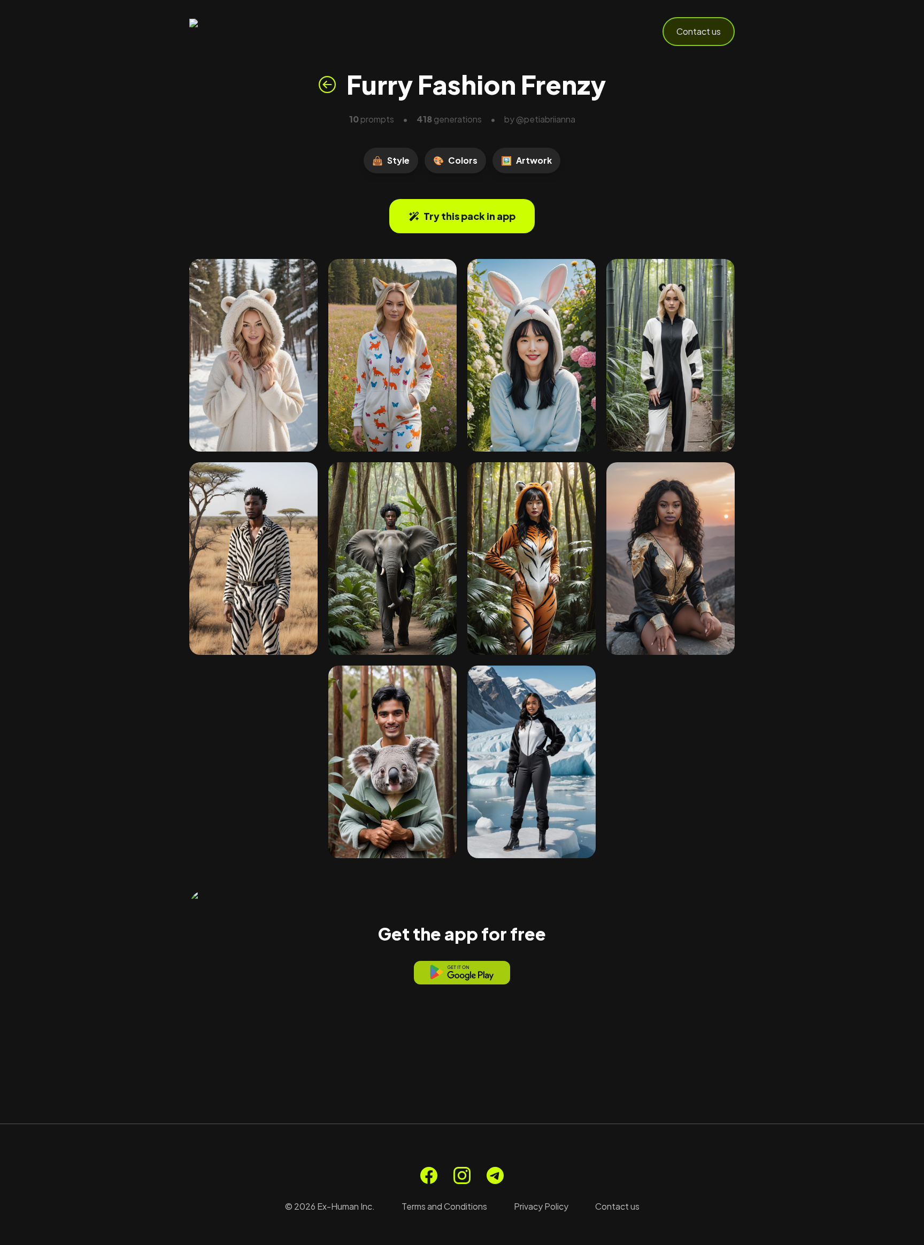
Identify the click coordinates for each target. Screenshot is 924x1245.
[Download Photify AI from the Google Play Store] (462, 972)
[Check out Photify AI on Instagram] (462, 1175)
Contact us (698, 31)
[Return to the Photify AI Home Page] (241, 31)
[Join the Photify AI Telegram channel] (495, 1175)
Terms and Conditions (444, 1206)
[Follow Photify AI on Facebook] (428, 1175)
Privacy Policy (541, 1206)
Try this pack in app (469, 216)
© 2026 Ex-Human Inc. (330, 1206)
